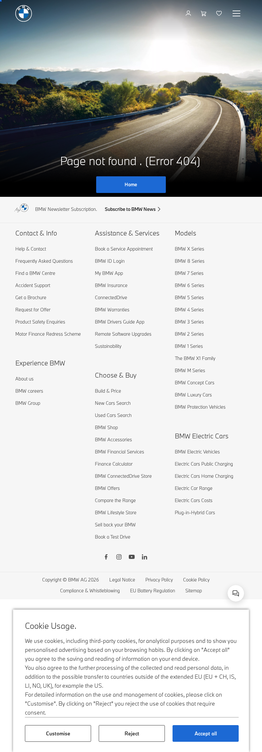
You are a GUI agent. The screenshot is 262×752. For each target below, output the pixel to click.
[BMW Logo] (23, 13)
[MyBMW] (189, 13)
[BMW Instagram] (118, 557)
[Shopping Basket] (204, 13)
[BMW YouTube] (131, 557)
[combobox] (235, 593)
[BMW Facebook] (106, 557)
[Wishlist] (219, 13)
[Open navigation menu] (237, 13)
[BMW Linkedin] (144, 557)
